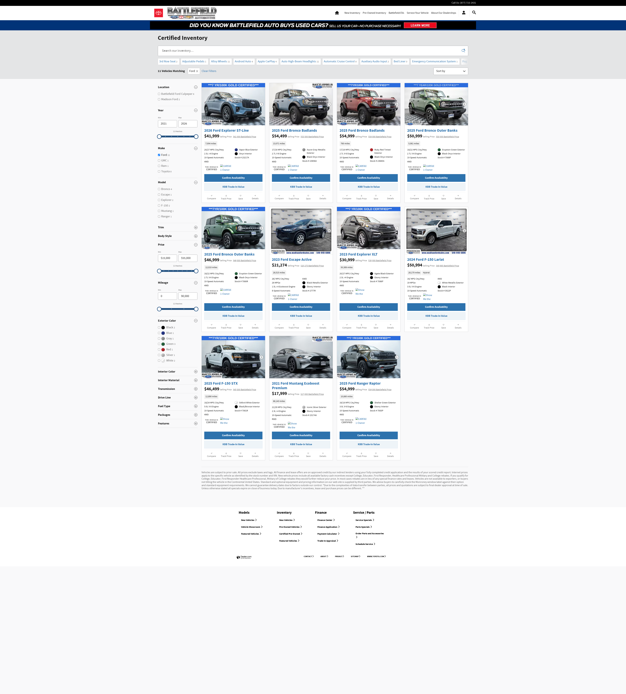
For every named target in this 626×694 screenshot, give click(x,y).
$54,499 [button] (298, 136)
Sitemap (355, 556)
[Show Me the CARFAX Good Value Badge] (429, 297)
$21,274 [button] (298, 265)
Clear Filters (209, 71)
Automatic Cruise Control (340, 61)
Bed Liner (400, 61)
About (323, 556)
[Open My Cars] (463, 13)
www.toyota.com (375, 556)
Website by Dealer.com (244, 557)
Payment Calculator (327, 533)
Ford (192, 71)
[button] (233, 144)
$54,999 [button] (365, 136)
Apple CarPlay (267, 61)
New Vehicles (248, 520)
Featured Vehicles (250, 533)
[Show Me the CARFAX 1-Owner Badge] (362, 292)
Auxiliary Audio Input (375, 61)
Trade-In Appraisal (326, 540)
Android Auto (244, 61)
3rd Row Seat (168, 61)
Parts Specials (363, 527)
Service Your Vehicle (418, 13)
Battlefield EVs (396, 13)
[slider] (159, 136)
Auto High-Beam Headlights (300, 61)
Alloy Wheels (220, 61)
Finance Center (325, 520)
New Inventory (352, 13)
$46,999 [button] (230, 260)
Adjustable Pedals (194, 61)
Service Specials (364, 520)
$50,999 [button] (433, 136)
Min (159, 117)
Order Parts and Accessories (370, 533)
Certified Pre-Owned (289, 533)
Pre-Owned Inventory (374, 13)
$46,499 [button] (230, 389)
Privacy (338, 556)
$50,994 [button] (433, 265)
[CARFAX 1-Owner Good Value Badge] (429, 168)
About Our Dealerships (443, 13)
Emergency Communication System (435, 61)
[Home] (158, 13)
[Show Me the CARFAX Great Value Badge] (294, 426)
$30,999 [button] (365, 260)
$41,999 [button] (230, 136)
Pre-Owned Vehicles (289, 527)
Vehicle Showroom (251, 527)
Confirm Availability (233, 178)
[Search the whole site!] (474, 12)
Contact (308, 556)
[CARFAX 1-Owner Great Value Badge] (226, 168)
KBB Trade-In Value (233, 187)
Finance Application (327, 527)
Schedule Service (364, 544)
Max (180, 117)
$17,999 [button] (298, 394)
